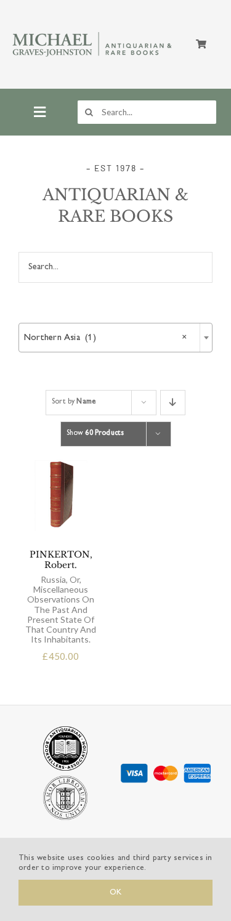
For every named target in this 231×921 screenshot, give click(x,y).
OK (115, 892)
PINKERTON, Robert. (60, 596)
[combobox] (115, 337)
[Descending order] (173, 403)
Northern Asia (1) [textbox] (105, 338)
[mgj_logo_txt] (93, 32)
